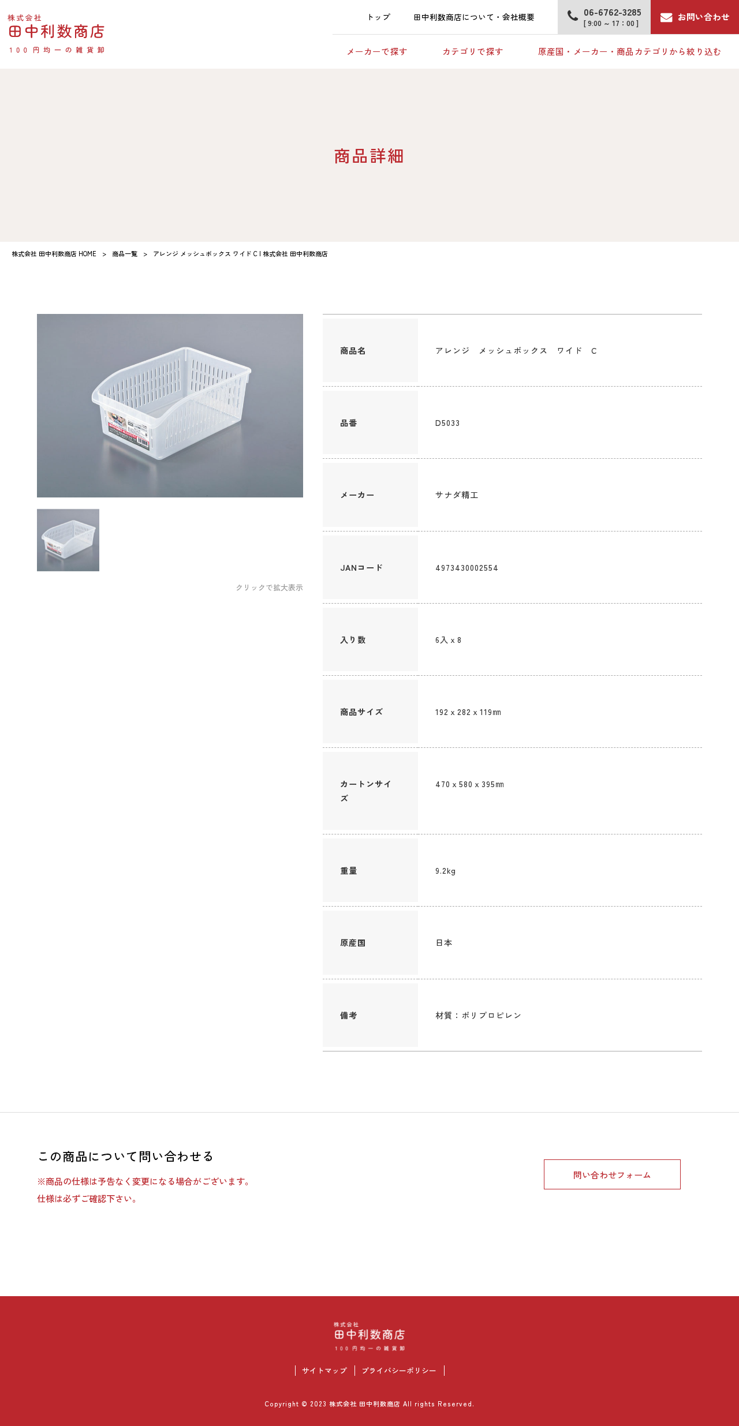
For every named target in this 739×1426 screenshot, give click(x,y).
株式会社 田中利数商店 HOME (54, 253)
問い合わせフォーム (612, 1174)
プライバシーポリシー (398, 1370)
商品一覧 (124, 253)
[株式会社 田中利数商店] (56, 34)
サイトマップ (324, 1370)
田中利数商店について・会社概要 (474, 17)
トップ (378, 17)
